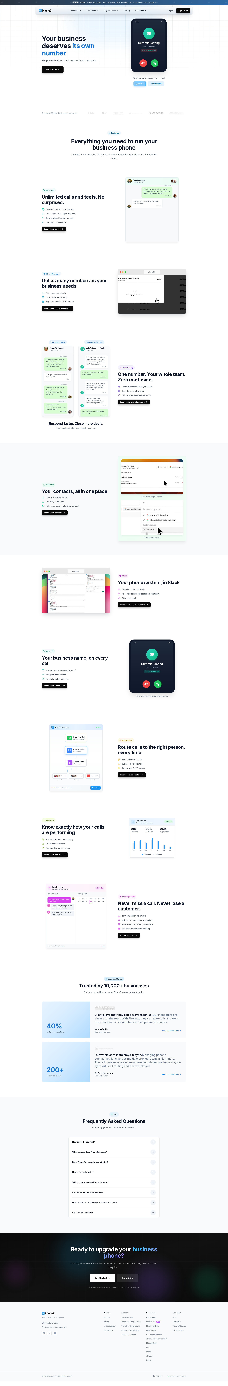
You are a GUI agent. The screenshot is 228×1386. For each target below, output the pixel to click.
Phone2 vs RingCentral (130, 1330)
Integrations (108, 1330)
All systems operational (177, 1376)
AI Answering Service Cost (156, 1339)
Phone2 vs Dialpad (128, 1335)
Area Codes (151, 1330)
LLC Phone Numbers (154, 1335)
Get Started (100, 1278)
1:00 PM (82, 915)
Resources (139, 11)
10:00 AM (82, 910)
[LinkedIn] (44, 1333)
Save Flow (95, 788)
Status (148, 1352)
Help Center (151, 1317)
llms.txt (148, 1360)
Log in (170, 11)
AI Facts (149, 1356)
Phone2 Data (151, 1343)
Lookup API (153, 1322)
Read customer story (170, 1030)
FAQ (148, 1347)
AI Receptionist (109, 1326)
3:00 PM (82, 920)
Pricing (127, 11)
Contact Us (177, 1322)
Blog (174, 1317)
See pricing (127, 1278)
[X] (49, 1333)
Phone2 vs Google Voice (131, 1322)
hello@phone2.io (51, 1323)
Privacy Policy (178, 1330)
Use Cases (91, 11)
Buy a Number (110, 11)
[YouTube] (55, 1333)
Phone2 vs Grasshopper (130, 1326)
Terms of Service (179, 1326)
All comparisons (127, 1317)
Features (74, 11)
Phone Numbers (152, 1326)
